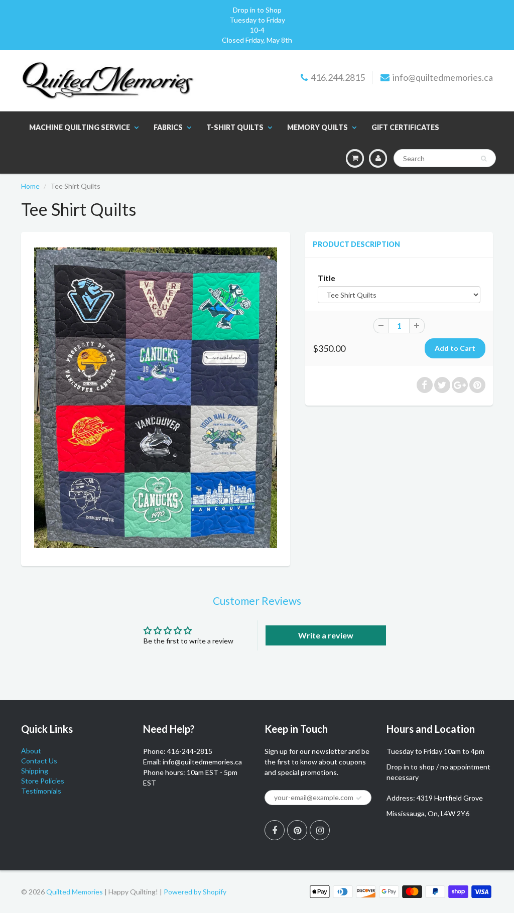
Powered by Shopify (195, 891)
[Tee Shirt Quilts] (156, 398)
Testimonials (41, 791)
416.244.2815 (338, 77)
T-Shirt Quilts (235, 127)
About (31, 750)
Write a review (325, 635)
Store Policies (42, 780)
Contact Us (39, 760)
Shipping (34, 770)
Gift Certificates (405, 127)
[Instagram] (320, 830)
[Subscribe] (358, 798)
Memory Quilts (317, 127)
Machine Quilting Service (79, 127)
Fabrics (168, 127)
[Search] (483, 159)
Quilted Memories (74, 891)
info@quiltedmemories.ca (443, 77)
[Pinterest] (297, 830)
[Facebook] (275, 830)
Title (326, 278)
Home (30, 186)
